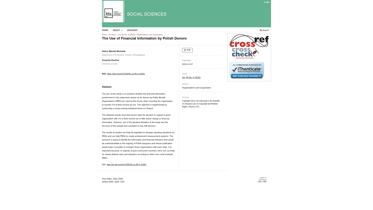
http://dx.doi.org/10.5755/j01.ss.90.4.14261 (126, 164)
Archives (132, 30)
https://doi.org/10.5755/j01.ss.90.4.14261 (126, 74)
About (117, 30)
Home (105, 30)
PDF (188, 50)
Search (265, 30)
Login (267, 2)
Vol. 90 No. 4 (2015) (126, 35)
